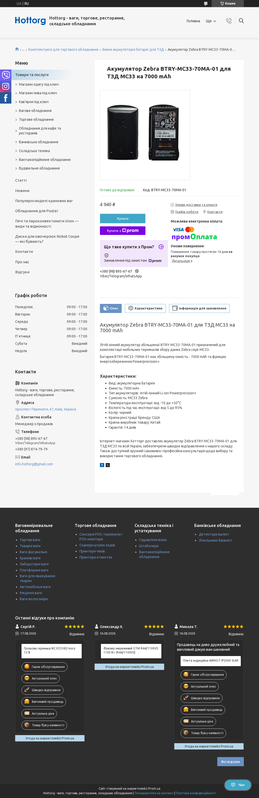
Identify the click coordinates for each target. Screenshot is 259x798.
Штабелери (149, 546)
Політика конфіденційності (196, 793)
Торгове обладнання (36, 119)
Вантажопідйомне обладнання (45, 160)
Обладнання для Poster (36, 211)
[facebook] (102, 466)
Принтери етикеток (95, 557)
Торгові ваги (30, 540)
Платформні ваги (34, 570)
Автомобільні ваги (35, 587)
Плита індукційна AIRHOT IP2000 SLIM (210, 660)
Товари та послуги (32, 74)
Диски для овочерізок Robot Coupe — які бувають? (47, 239)
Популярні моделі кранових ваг (44, 201)
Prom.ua (154, 788)
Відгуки (22, 272)
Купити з (114, 231)
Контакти (24, 251)
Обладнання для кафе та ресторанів (40, 130)
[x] (108, 466)
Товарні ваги (30, 546)
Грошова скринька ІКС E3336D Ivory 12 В (49, 650)
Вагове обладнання (35, 111)
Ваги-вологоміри (34, 599)
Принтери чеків (92, 551)
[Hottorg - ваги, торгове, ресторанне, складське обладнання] (30, 21)
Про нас (22, 262)
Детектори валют (214, 534)
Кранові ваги (30, 558)
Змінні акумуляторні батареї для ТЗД (133, 49)
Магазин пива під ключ (38, 93)
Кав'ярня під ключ (34, 102)
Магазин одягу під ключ (39, 84)
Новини (22, 190)
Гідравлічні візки (153, 540)
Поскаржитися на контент (154, 793)
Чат (242, 785)
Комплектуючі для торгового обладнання (63, 49)
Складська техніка (34, 151)
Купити (122, 218)
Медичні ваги (31, 593)
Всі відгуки (230, 761)
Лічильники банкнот (215, 540)
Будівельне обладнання (39, 168)
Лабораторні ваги (34, 564)
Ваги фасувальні (33, 552)
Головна (193, 21)
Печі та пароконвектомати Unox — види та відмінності (47, 223)
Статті (21, 180)
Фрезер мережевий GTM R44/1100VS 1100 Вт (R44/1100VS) (130, 650)
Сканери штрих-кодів (97, 545)
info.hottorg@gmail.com (34, 464)
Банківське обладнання (38, 142)
